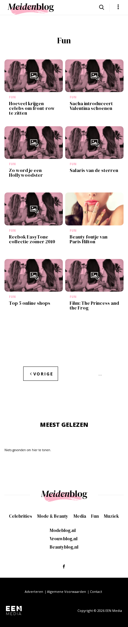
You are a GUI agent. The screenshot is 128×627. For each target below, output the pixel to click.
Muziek (111, 516)
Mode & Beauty (52, 516)
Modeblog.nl (63, 530)
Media (80, 516)
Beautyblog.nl (64, 547)
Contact (96, 591)
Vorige (43, 374)
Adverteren (34, 591)
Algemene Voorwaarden (66, 591)
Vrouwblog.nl (63, 539)
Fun (95, 516)
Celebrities (20, 516)
